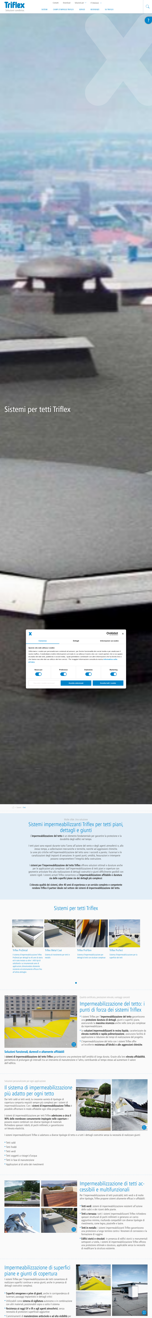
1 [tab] (76, 983)
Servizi (82, 9)
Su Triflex (109, 9)
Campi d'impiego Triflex (63, 9)
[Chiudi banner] (123, 634)
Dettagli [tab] (76, 641)
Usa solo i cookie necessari (44, 683)
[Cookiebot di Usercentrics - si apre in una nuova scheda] (108, 633)
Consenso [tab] (43, 641)
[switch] (63, 674)
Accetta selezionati (76, 683)
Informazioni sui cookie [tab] (109, 641)
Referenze (95, 9)
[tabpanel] (28, 947)
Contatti (56, 3)
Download (66, 3)
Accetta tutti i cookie (108, 683)
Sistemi (45, 9)
